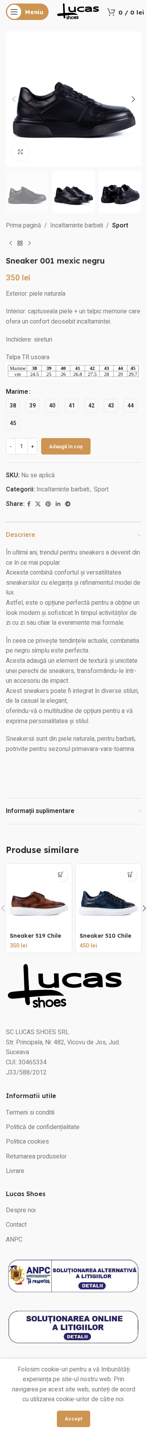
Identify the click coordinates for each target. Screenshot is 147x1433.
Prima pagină (23, 225)
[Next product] (29, 243)
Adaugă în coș (66, 446)
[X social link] (38, 504)
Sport (120, 225)
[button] (14, 99)
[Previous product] (10, 243)
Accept (73, 1418)
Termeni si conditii (30, 1112)
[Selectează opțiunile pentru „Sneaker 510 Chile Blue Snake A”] (130, 875)
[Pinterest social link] (48, 504)
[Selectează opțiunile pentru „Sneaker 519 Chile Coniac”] (61, 875)
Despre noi (21, 1210)
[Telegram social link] (68, 504)
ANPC (14, 1239)
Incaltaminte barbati (76, 225)
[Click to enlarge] (20, 152)
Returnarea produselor (36, 1156)
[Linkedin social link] (58, 504)
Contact (16, 1224)
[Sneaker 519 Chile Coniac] (39, 897)
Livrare (15, 1171)
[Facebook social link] (29, 504)
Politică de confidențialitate (43, 1127)
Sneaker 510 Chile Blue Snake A (105, 939)
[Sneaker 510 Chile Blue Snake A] (109, 897)
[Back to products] (20, 243)
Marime (17, 391)
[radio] (13, 406)
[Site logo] (78, 11)
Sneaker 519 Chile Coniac (35, 939)
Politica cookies (27, 1141)
